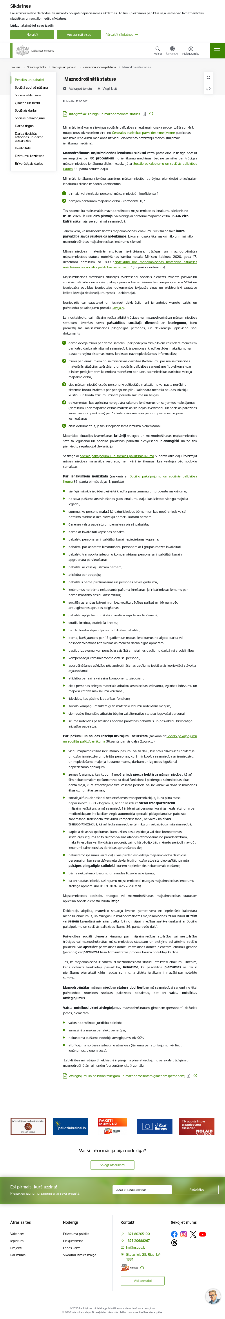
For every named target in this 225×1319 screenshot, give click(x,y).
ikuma (149, 456)
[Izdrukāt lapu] (208, 77)
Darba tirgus (24, 126)
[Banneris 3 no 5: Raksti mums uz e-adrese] (112, 1126)
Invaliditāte (23, 148)
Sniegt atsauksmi (112, 1165)
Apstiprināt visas (79, 34)
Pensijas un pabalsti (29, 80)
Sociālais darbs (26, 110)
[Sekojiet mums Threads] (174, 1242)
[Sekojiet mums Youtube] (202, 1234)
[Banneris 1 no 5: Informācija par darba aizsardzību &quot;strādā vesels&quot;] (28, 1126)
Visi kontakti (143, 1281)
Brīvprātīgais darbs (29, 163)
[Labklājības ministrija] (35, 50)
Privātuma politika (76, 1234)
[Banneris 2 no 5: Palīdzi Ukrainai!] (70, 1126)
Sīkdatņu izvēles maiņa (79, 1255)
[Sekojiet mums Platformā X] (193, 1234)
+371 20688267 (138, 1241)
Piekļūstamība (73, 1241)
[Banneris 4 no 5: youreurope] (154, 1126)
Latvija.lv (118, 308)
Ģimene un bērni (27, 103)
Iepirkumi (17, 1241)
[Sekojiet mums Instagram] (183, 1234)
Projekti (16, 1248)
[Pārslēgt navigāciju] (217, 50)
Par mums (17, 1255)
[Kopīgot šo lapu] (208, 88)
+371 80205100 (138, 1234)
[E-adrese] (129, 1267)
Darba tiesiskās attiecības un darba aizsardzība (29, 137)
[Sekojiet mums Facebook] (174, 1234)
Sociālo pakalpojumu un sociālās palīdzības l (112, 456)
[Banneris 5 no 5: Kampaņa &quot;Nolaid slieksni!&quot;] (196, 1126)
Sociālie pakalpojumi (30, 118)
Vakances (17, 1234)
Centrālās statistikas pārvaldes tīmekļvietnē (143, 133)
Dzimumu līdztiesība (29, 156)
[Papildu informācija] (151, 113)
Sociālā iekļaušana (28, 95)
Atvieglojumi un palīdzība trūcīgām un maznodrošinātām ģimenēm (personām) (127, 1076)
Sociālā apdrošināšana (31, 87)
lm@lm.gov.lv (135, 1247)
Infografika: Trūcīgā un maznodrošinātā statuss (105, 114)
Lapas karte (71, 1248)
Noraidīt (32, 34)
